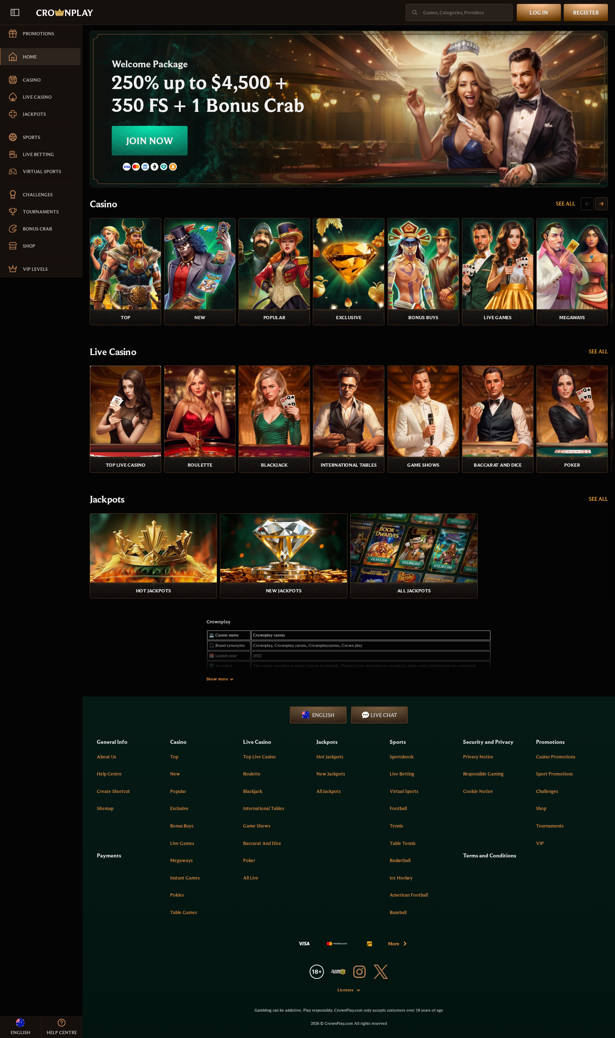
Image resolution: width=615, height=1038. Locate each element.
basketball (400, 860)
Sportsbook (402, 756)
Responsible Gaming (483, 773)
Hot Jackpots (329, 756)
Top (174, 756)
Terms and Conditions (489, 855)
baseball (398, 912)
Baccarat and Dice (262, 843)
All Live (250, 877)
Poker (249, 860)
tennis (396, 825)
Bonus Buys (181, 825)
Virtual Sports (404, 791)
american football (409, 895)
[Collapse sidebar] (15, 12)
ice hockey (401, 877)
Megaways (181, 860)
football (398, 808)
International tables (263, 808)
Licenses (345, 989)
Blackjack (252, 791)
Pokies (177, 895)
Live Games (182, 843)
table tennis (402, 843)
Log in (539, 12)
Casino (103, 204)
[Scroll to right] (601, 203)
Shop (541, 808)
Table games (183, 912)
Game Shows (256, 825)
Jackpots (107, 499)
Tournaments (549, 825)
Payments (109, 855)
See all (565, 203)
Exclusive (179, 808)
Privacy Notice (478, 756)
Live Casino (113, 352)
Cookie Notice (478, 791)
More (393, 943)
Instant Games (185, 877)
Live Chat (383, 714)
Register (586, 12)
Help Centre (109, 773)
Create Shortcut (113, 791)
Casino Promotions (555, 756)
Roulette (252, 773)
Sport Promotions (554, 773)
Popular (178, 791)
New (175, 773)
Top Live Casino (259, 756)
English (323, 714)
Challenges (547, 791)
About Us (106, 756)
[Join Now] (349, 109)
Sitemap (105, 808)
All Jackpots (328, 791)
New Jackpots (330, 773)
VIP (540, 843)
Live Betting (402, 773)
